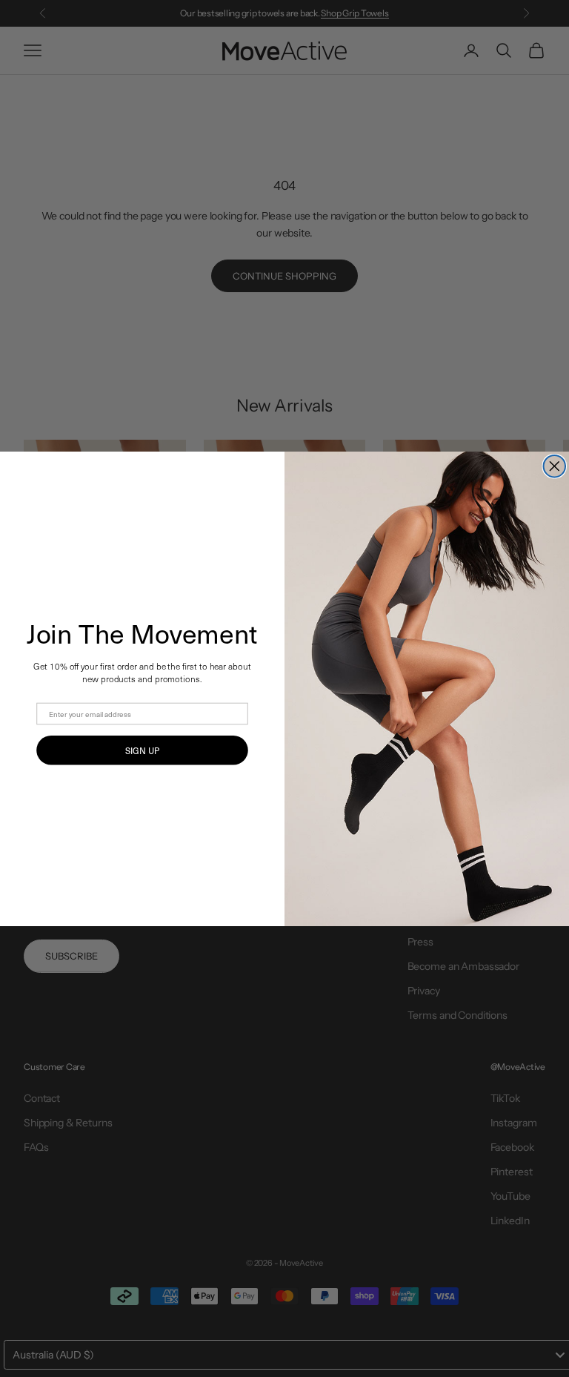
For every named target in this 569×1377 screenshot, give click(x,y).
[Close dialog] (555, 466)
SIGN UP (142, 749)
